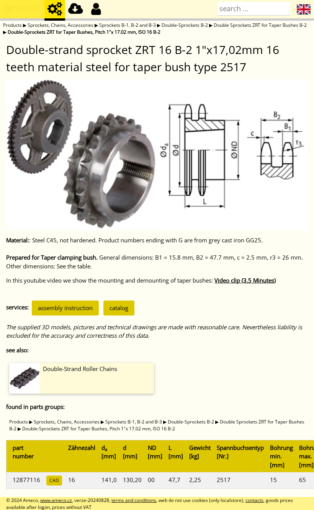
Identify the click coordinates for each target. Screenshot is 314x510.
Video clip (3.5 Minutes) (245, 280)
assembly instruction (65, 308)
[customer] (96, 10)
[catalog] (54, 10)
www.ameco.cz (56, 500)
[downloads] (75, 10)
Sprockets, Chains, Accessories (60, 25)
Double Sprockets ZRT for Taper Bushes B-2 (260, 25)
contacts (254, 500)
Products (12, 25)
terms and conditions (133, 500)
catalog (119, 308)
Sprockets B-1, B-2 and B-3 (127, 25)
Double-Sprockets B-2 (185, 25)
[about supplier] (22, 10)
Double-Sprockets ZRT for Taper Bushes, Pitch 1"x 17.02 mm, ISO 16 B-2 (84, 32)
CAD (54, 480)
